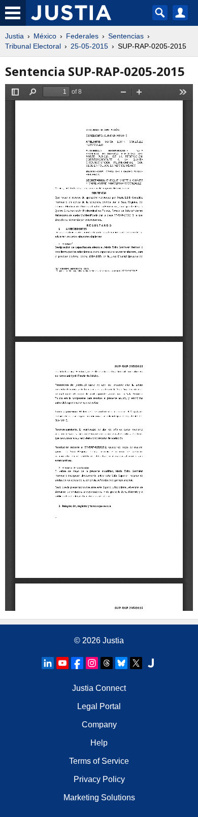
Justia (14, 36)
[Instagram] (92, 663)
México (45, 36)
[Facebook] (77, 663)
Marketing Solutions (99, 797)
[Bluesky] (121, 663)
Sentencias (126, 36)
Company (99, 724)
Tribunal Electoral (33, 46)
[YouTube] (62, 663)
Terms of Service (99, 761)
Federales (82, 36)
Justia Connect (99, 688)
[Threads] (107, 663)
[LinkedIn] (48, 663)
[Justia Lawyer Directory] (151, 663)
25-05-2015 (89, 46)
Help (99, 742)
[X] (136, 663)
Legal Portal (99, 706)
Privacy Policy (99, 779)
